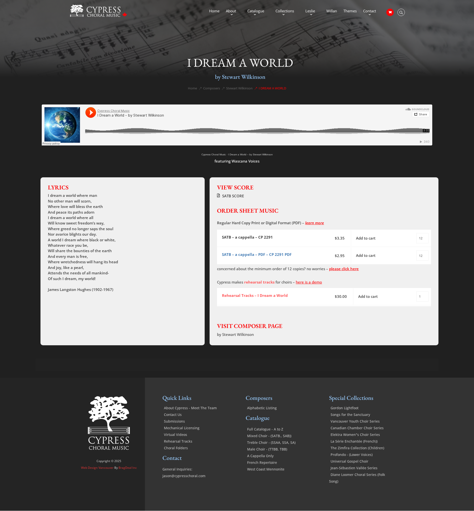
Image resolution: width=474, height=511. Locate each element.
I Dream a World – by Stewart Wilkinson (250, 154)
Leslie (310, 11)
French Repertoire (262, 462)
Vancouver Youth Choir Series (355, 421)
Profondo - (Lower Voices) (352, 454)
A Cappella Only (260, 455)
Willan (331, 11)
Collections (285, 11)
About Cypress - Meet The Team (190, 408)
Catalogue (255, 11)
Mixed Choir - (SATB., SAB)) (269, 435)
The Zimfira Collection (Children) (357, 448)
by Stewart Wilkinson (240, 76)
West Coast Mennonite (265, 469)
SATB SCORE (233, 195)
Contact (369, 11)
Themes (350, 11)
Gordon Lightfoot (344, 408)
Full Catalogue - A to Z (265, 429)
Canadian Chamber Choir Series (357, 428)
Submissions (174, 421)
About (231, 11)
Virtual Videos (175, 434)
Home (214, 11)
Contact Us (173, 414)
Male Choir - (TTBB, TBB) (267, 449)
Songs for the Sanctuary (350, 414)
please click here (344, 268)
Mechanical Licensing (181, 428)
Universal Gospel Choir (349, 461)
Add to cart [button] (365, 238)
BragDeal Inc (127, 468)
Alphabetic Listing (262, 408)
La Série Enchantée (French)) (354, 441)
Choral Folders (176, 448)
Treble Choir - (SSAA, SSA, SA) (271, 442)
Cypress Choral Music (213, 154)
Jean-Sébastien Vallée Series (354, 468)
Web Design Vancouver (97, 468)
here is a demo (309, 282)
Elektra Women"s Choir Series (355, 434)
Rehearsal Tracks (178, 441)
